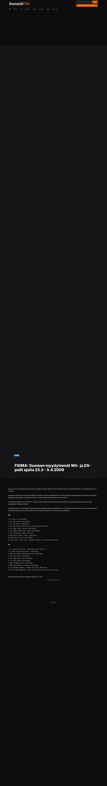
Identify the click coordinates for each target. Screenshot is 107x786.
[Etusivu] (23, 3)
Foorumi (15, 9)
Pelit (21, 9)
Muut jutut (55, 9)
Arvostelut (27, 9)
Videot (48, 9)
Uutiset (34, 9)
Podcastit (41, 9)
